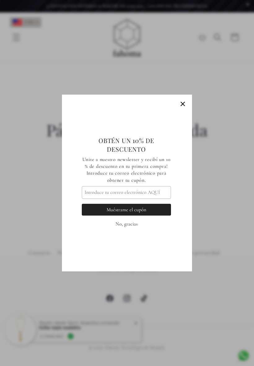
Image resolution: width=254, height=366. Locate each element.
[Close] (182, 104)
